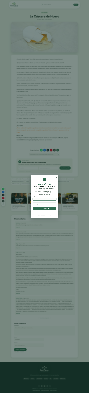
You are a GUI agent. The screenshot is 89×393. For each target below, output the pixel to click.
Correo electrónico (36, 201)
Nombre (34, 196)
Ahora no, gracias (44, 212)
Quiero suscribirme (44, 208)
